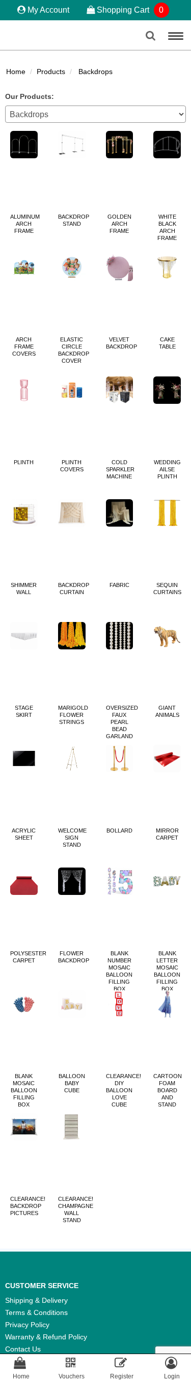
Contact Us (23, 1349)
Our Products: (29, 96)
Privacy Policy (27, 1325)
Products (51, 71)
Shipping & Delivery (36, 1300)
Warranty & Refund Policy (46, 1337)
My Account (48, 10)
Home (15, 71)
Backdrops (95, 71)
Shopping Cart (129, 10)
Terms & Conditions (36, 1312)
